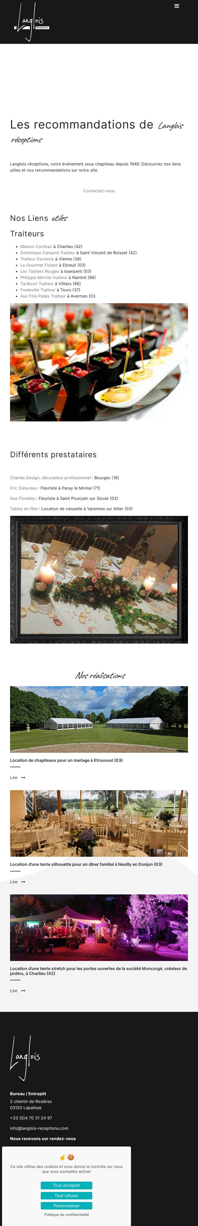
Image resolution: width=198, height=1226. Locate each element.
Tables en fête (24, 508)
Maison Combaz (36, 246)
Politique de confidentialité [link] (66, 1214)
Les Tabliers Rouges (39, 271)
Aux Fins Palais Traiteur (43, 296)
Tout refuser (66, 1195)
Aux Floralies (22, 498)
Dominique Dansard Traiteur (47, 252)
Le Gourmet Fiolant (39, 265)
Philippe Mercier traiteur (43, 277)
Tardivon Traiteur (37, 283)
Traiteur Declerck (37, 258)
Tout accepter (66, 1185)
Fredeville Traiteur (37, 289)
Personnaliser (67, 1205)
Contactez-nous (99, 190)
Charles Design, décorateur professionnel (50, 477)
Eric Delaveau (23, 488)
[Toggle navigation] (176, 7)
